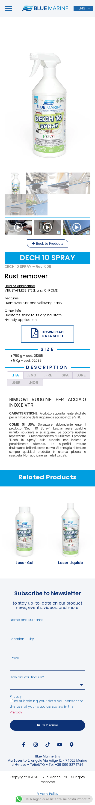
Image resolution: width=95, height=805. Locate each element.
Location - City (22, 639)
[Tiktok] (47, 745)
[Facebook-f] (23, 745)
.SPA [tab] (64, 375)
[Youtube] (59, 745)
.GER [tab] (16, 382)
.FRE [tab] (48, 375)
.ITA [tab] (15, 375)
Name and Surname (26, 619)
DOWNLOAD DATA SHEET (53, 334)
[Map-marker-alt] (71, 745)
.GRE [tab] (81, 375)
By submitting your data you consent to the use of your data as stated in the (46, 706)
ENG (82, 8)
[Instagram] (35, 745)
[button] (8, 8)
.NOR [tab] (33, 382)
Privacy (16, 696)
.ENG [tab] (31, 375)
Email (14, 658)
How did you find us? (27, 677)
